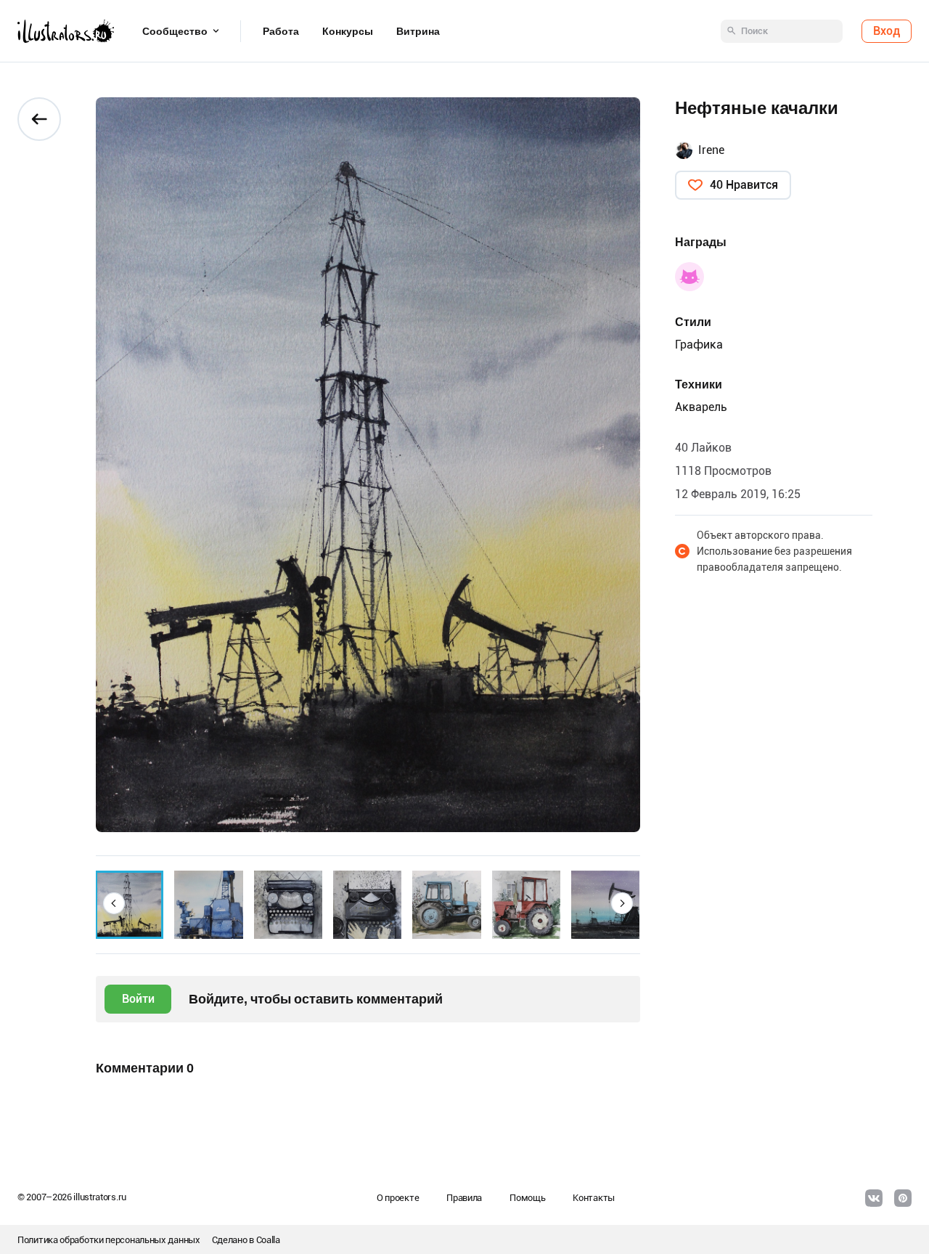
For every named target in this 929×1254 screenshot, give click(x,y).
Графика (699, 344)
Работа (281, 31)
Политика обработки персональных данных (108, 1239)
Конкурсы (347, 31)
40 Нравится (744, 185)
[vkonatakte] (874, 1198)
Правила (464, 1197)
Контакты (594, 1197)
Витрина (418, 31)
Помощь (527, 1197)
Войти (138, 999)
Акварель (701, 407)
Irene (711, 150)
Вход (886, 31)
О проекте (398, 1197)
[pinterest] (903, 1198)
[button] (114, 903)
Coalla (268, 1239)
